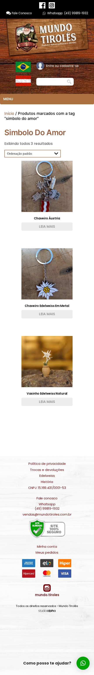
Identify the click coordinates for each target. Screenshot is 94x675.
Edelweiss (47, 476)
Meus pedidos (47, 552)
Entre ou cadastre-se (62, 66)
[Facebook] (42, 5)
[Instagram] (52, 5)
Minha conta (47, 546)
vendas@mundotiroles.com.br (47, 514)
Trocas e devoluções (47, 470)
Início (9, 113)
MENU (8, 99)
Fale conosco (47, 498)
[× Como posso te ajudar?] (83, 663)
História (47, 482)
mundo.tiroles (47, 595)
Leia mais (47, 226)
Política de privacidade (47, 464)
